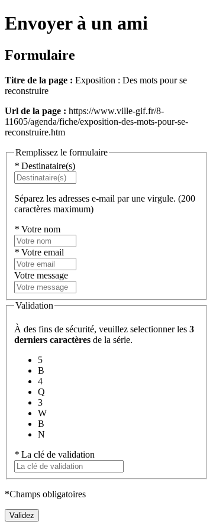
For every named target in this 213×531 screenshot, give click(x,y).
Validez (21, 515)
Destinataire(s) (44, 166)
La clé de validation (54, 454)
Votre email (39, 252)
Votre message (41, 275)
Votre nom (37, 229)
